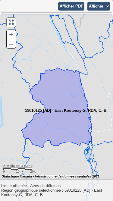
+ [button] (11, 34)
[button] (71, 6)
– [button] (11, 43)
